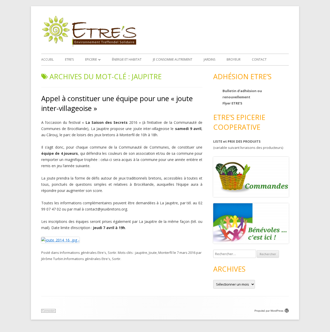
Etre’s (69, 59)
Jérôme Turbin (52, 258)
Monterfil (165, 252)
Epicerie (91, 59)
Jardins (209, 59)
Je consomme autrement (172, 59)
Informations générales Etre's (83, 252)
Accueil (47, 59)
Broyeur (234, 59)
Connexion (48, 310)
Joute (153, 252)
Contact (259, 59)
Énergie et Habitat (127, 59)
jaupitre (141, 252)
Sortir (112, 252)
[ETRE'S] (89, 45)
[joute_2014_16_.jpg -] (60, 240)
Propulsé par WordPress (268, 310)
